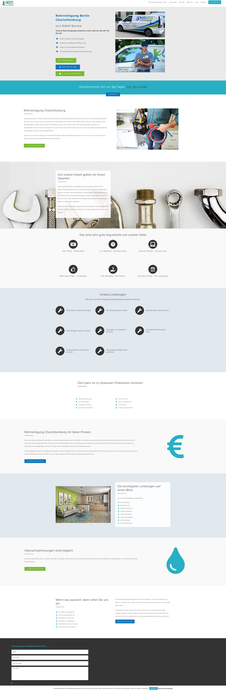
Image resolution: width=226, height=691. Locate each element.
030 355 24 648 (136, 86)
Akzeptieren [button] (153, 688)
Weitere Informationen (165, 688)
